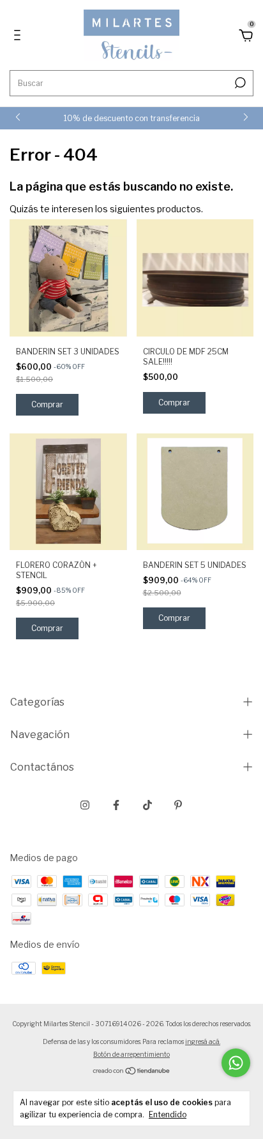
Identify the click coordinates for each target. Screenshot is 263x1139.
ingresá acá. (202, 1041)
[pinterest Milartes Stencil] (178, 805)
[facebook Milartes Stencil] (116, 805)
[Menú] (19, 36)
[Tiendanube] (132, 1071)
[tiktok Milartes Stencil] (147, 805)
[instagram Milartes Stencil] (85, 805)
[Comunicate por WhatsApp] (236, 1062)
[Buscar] (239, 83)
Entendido (167, 1114)
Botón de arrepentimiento (131, 1054)
